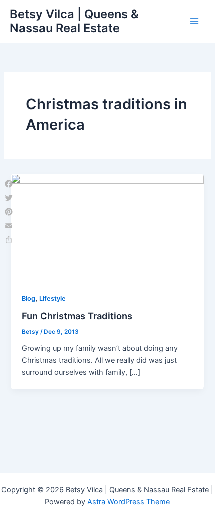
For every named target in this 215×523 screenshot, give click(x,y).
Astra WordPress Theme (129, 501)
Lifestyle (53, 298)
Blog (29, 298)
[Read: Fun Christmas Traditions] (107, 227)
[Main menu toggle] (194, 21)
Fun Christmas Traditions (77, 315)
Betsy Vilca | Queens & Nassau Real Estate (74, 21)
